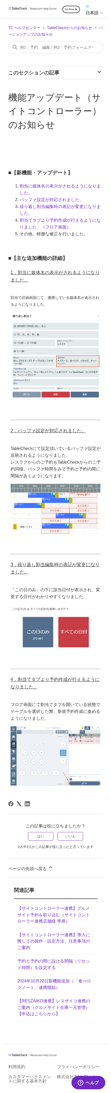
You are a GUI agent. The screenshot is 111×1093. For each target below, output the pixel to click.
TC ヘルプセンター (24, 28)
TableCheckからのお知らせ (69, 28)
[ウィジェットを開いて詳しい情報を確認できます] (88, 1083)
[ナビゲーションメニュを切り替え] (87, 5)
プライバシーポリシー (78, 1066)
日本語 (93, 12)
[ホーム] (32, 9)
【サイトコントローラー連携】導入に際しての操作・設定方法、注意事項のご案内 (53, 941)
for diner (69, 9)
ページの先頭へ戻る (28, 868)
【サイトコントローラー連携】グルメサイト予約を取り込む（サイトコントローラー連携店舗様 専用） (53, 914)
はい (40, 836)
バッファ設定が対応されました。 (52, 199)
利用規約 (16, 1066)
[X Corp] (19, 803)
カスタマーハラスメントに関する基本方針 (29, 1078)
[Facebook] (10, 803)
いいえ (70, 836)
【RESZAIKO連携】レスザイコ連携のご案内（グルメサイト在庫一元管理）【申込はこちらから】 (53, 1007)
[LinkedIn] (27, 803)
